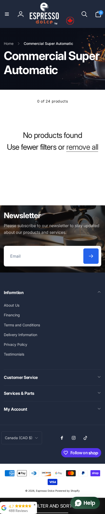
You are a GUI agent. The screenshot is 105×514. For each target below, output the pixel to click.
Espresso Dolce (45, 490)
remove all (82, 147)
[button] (6, 14)
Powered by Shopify (67, 490)
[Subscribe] (91, 256)
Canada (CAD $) (18, 438)
